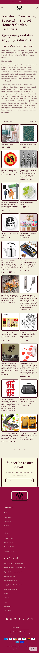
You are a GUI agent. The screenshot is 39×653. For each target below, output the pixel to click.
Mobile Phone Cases (10, 580)
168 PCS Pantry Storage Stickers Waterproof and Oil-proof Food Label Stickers (27, 335)
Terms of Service (9, 551)
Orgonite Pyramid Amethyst (13, 572)
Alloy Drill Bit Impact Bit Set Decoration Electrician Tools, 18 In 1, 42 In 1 (28, 435)
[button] (2, 7)
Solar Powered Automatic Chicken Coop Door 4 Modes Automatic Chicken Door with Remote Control (10, 205)
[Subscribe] (31, 480)
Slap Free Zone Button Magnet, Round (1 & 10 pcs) (10, 171)
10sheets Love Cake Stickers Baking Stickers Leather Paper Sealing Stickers (9, 335)
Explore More (8, 606)
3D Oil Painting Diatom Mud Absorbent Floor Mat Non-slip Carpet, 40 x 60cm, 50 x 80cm (9, 297)
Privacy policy (10, 648)
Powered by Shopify (19, 646)
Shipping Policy (9, 546)
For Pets (6, 593)
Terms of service (20, 648)
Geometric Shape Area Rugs (28, 144)
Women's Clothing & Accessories (14, 567)
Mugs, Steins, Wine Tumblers (13, 585)
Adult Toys (7, 598)
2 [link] (19, 449)
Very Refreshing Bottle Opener (27, 203)
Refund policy (29, 646)
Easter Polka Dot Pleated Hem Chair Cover (28, 234)
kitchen (4, 61)
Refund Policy (8, 542)
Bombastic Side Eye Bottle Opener (9, 234)
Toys (5, 602)
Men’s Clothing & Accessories (13, 563)
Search (6, 513)
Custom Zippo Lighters (11, 589)
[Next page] (30, 449)
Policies (6, 526)
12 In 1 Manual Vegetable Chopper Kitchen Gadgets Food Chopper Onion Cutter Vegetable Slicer (9, 436)
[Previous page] (9, 449)
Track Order (7, 517)
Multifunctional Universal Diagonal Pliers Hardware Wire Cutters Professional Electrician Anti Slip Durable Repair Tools (28, 173)
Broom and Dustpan (7, 144)
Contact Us (7, 521)
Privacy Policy (8, 538)
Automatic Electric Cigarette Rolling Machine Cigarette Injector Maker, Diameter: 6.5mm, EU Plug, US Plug (28, 264)
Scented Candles (9, 576)
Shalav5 (12, 646)
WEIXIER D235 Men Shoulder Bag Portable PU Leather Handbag (28, 401)
